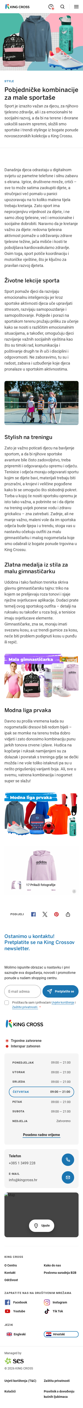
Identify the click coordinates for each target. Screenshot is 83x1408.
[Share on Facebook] (33, 914)
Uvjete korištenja (63, 1002)
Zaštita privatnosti (57, 1380)
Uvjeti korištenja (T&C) (20, 1380)
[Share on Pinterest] (56, 914)
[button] (35, 885)
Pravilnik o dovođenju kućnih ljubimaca (59, 1393)
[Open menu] (76, 6)
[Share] (68, 914)
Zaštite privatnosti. (25, 1007)
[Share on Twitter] (45, 914)
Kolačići (10, 1391)
